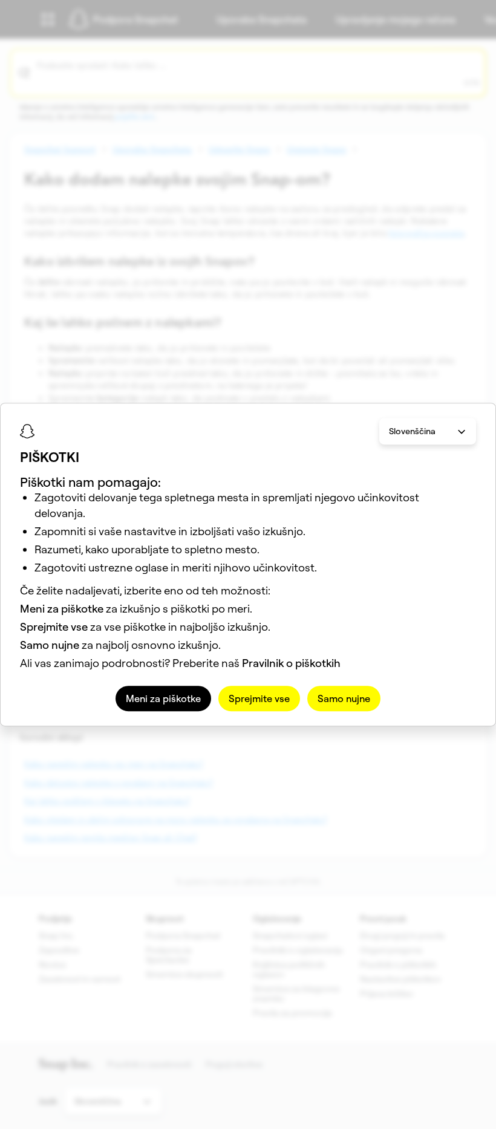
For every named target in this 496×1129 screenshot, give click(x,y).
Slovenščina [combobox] (412, 431)
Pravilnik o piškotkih (291, 663)
